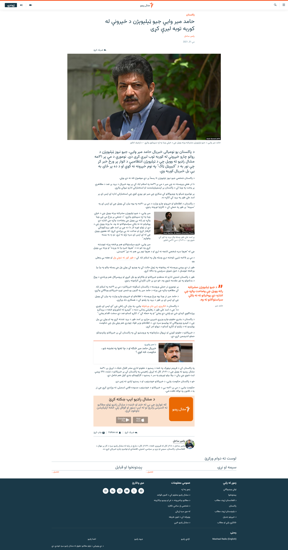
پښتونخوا (232, 495)
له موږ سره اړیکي (182, 511)
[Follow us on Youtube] (127, 491)
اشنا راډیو (92, 539)
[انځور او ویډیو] (30, 5)
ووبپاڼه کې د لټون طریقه (179, 517)
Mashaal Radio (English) (224, 539)
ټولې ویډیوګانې (229, 489)
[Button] (100, 50)
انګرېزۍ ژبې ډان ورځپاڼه (154, 306)
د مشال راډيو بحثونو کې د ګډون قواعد (173, 495)
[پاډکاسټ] (105, 491)
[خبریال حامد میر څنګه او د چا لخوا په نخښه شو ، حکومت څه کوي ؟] (176, 352)
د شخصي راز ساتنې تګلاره (179, 506)
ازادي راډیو (185, 539)
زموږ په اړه (185, 489)
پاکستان (190, 15)
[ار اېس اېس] (113, 491)
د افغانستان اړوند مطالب (225, 500)
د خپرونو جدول (229, 517)
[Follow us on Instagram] (120, 491)
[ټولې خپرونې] (21, 5)
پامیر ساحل (189, 36)
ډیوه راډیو (138, 539)
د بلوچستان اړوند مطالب (225, 511)
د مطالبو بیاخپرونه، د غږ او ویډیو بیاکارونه (172, 500)
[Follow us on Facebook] (141, 491)
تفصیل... (149, 471)
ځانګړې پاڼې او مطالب (226, 522)
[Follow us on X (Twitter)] (134, 491)
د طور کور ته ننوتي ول (124, 258)
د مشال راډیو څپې (182, 522)
